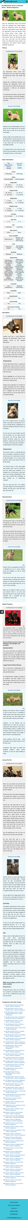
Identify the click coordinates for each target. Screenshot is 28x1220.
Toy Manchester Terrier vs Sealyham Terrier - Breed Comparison (15, 1095)
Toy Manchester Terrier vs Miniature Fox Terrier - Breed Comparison (15, 1081)
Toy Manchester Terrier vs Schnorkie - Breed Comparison (15, 1091)
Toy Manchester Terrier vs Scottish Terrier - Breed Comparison (14, 1032)
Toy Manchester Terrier (12, 51)
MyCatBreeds (14, 1214)
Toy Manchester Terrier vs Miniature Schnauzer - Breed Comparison (15, 1017)
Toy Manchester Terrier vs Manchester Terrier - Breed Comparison (12, 1073)
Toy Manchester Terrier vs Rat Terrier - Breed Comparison (15, 1028)
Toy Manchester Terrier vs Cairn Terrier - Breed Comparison (14, 1021)
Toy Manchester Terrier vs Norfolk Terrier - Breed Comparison (14, 1054)
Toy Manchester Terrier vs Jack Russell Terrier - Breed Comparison (15, 1009)
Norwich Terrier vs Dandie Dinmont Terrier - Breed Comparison (15, 1155)
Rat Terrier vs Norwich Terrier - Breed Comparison (13, 1098)
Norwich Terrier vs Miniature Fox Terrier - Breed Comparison (14, 1159)
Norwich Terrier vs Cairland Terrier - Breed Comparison (15, 1177)
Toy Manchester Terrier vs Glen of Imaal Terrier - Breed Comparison (14, 1088)
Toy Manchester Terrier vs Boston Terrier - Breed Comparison (14, 1005)
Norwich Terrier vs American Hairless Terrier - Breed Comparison (15, 1134)
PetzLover (14, 1208)
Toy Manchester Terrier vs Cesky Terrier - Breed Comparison (14, 1084)
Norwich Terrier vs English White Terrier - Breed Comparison (14, 1145)
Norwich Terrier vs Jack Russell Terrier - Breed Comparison (14, 1113)
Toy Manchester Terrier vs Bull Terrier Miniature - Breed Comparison (13, 1047)
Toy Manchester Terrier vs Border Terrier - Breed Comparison (14, 1025)
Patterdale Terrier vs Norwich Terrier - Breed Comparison (15, 1106)
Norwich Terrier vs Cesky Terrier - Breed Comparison (14, 1163)
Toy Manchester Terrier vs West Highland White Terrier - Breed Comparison (14, 1013)
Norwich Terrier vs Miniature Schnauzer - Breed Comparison (14, 1120)
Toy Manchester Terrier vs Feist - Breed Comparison (14, 1069)
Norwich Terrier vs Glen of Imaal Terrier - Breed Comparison (14, 1166)
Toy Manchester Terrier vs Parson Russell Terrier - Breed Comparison (15, 1061)
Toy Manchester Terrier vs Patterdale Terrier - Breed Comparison (15, 1039)
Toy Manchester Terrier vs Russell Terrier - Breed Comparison (14, 1065)
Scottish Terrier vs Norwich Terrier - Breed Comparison (15, 1102)
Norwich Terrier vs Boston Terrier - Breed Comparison (14, 1109)
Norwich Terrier (12, 106)
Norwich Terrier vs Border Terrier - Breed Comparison (14, 1127)
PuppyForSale (14, 1211)
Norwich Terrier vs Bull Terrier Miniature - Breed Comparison (13, 1138)
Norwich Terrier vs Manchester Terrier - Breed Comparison (13, 1152)
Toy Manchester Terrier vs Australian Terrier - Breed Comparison (15, 1035)
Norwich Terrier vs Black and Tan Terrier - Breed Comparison (14, 1173)
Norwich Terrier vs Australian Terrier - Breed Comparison (15, 1130)
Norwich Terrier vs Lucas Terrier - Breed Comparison (14, 1184)
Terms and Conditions (14, 1205)
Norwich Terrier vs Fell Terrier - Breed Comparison (13, 1180)
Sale (20, 51)
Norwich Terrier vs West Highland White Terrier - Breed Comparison (14, 1116)
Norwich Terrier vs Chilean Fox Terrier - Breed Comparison (13, 1170)
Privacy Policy (14, 1202)
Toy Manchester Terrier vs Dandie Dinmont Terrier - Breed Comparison (15, 1077)
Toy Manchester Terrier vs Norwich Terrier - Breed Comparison (14, 1051)
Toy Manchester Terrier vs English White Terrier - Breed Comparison (14, 1058)
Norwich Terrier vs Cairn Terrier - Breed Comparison (14, 1123)
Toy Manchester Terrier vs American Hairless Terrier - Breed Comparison (15, 1042)
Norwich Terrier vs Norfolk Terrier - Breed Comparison (14, 1141)
